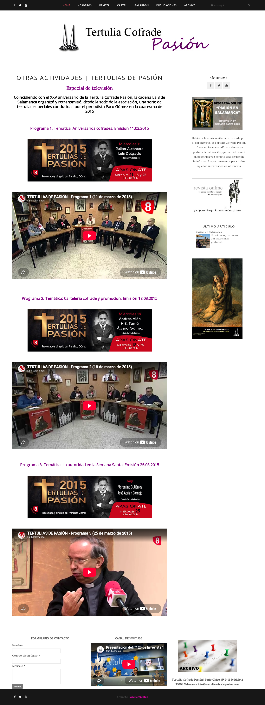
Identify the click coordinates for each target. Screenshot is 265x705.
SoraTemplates (138, 697)
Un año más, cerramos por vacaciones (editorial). (224, 239)
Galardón (141, 5)
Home (66, 5)
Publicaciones (166, 5)
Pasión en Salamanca (209, 232)
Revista (104, 5)
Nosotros (85, 5)
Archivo (190, 5)
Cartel (122, 5)
